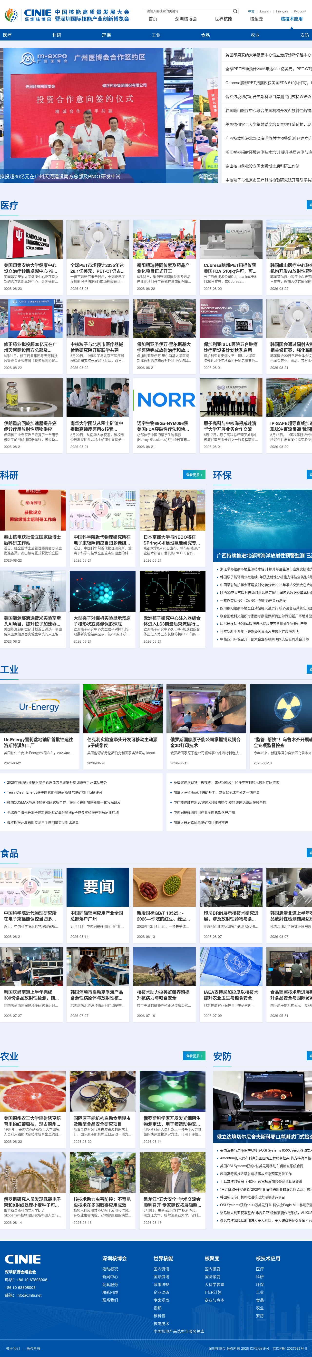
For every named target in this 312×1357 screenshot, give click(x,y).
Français (282, 11)
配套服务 (110, 1285)
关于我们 (13, 1349)
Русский (300, 11)
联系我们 (110, 1300)
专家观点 (161, 1300)
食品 (205, 35)
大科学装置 (214, 1285)
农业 (255, 35)
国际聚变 (212, 1277)
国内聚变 (212, 1269)
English (265, 11)
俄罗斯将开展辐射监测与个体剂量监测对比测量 (43, 823)
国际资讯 (161, 1277)
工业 (156, 35)
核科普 (159, 1316)
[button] (206, 179)
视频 (157, 1308)
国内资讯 (161, 1269)
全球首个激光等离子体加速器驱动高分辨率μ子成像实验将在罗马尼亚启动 (63, 813)
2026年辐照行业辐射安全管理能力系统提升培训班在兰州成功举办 (57, 783)
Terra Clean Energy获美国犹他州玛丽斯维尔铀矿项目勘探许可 (54, 793)
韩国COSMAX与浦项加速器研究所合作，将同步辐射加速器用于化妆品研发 (64, 803)
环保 (106, 35)
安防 (304, 35)
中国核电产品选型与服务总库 (179, 1332)
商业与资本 (214, 1300)
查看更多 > (194, 475)
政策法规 (161, 1285)
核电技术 (161, 1324)
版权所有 (33, 1349)
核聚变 (256, 19)
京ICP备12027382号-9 (290, 1349)
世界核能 (223, 19)
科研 (56, 35)
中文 (251, 11)
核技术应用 (292, 19)
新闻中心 (110, 1277)
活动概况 (110, 1269)
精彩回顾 (110, 1293)
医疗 (7, 35)
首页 (152, 19)
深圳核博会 (186, 19)
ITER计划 (213, 1293)
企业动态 (161, 1293)
